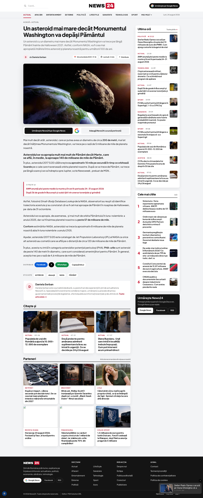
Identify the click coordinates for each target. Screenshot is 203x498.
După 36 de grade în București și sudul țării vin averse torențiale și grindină (63, 192)
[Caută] (25, 6)
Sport (134, 15)
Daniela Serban (44, 284)
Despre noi (122, 466)
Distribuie (124, 57)
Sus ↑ (177, 494)
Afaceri (39, 15)
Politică (81, 15)
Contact (154, 466)
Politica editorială (125, 475)
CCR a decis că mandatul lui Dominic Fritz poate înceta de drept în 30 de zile (151, 163)
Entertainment (53, 15)
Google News (145, 310)
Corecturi (121, 480)
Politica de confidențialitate (163, 475)
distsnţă (51, 275)
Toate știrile (172, 29)
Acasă (26, 22)
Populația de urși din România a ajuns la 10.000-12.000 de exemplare (39, 341)
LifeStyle (94, 15)
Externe (69, 15)
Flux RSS (169, 494)
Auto (95, 484)
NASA (62, 275)
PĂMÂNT (72, 275)
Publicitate (122, 484)
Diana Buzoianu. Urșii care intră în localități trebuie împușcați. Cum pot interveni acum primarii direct (109, 344)
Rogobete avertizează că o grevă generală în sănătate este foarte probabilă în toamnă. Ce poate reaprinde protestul (153, 119)
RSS (172, 310)
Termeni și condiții (159, 471)
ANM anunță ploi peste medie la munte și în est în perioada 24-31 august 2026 (65, 188)
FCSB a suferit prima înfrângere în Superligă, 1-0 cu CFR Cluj (153, 104)
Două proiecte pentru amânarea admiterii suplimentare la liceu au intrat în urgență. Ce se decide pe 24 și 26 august (75, 344)
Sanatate (107, 15)
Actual (27, 15)
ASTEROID (39, 275)
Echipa (120, 471)
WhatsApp (62, 265)
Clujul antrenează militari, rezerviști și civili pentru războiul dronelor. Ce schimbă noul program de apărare (152, 75)
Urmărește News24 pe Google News (48, 130)
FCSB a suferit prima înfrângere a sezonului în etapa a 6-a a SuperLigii (153, 134)
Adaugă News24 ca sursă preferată (105, 130)
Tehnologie (122, 15)
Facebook (41, 265)
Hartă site (160, 494)
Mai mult (146, 15)
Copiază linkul (78, 265)
